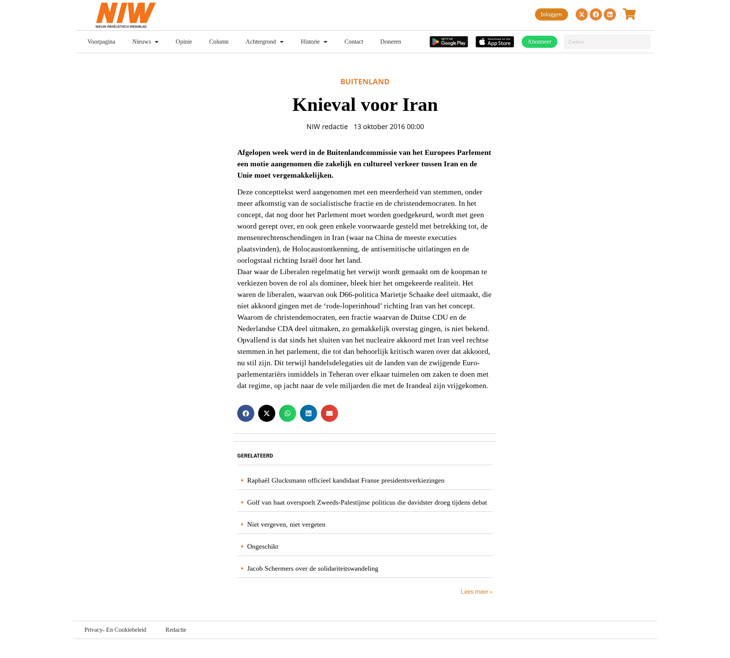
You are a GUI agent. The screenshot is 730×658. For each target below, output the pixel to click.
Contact (353, 41)
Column (219, 41)
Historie (310, 41)
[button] (245, 413)
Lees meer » (476, 591)
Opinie (184, 41)
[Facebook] (596, 14)
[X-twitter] (582, 14)
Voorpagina (101, 41)
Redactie (175, 629)
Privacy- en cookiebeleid (115, 629)
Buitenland (365, 81)
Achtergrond (261, 41)
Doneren (390, 41)
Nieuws (141, 41)
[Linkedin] (610, 14)
